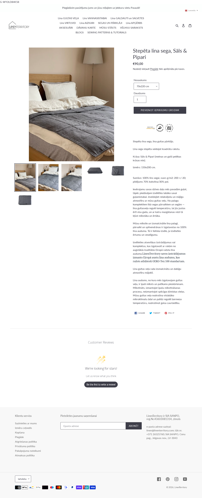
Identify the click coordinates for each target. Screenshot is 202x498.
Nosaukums (140, 79)
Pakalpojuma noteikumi (28, 450)
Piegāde (154, 68)
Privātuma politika (25, 446)
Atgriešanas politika (26, 441)
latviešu (22, 478)
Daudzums (139, 93)
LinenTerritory (181, 487)
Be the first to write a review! (101, 384)
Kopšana (19, 432)
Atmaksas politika (25, 455)
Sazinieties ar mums (26, 423)
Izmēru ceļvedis (23, 427)
